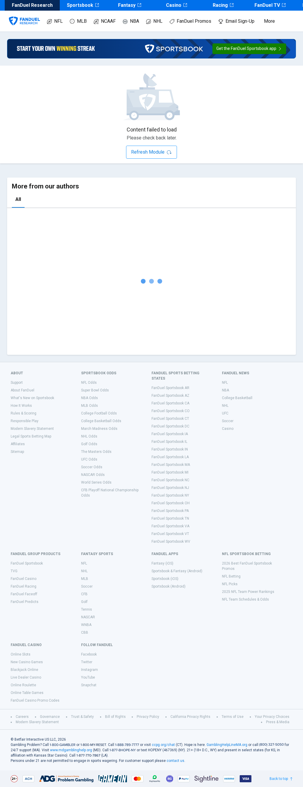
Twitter (86, 662)
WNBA (86, 625)
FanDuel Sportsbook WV (171, 541)
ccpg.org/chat (163, 745)
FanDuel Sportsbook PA (170, 511)
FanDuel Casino (23, 579)
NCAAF (108, 21)
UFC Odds (89, 459)
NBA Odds (89, 398)
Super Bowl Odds (95, 390)
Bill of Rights (115, 717)
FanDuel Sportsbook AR (170, 388)
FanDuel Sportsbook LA (170, 457)
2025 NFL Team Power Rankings (248, 592)
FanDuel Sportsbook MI (170, 472)
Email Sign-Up (239, 21)
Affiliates (18, 444)
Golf (84, 602)
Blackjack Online (24, 670)
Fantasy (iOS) (162, 563)
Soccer (227, 421)
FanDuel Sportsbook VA (170, 526)
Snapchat (88, 685)
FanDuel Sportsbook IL (169, 442)
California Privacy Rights (190, 717)
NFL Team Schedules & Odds (245, 599)
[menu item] (24, 15)
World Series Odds (96, 482)
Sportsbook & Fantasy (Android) (177, 571)
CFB (84, 594)
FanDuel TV (267, 5)
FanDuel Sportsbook (27, 563)
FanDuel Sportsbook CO (171, 411)
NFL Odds (89, 383)
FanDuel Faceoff (24, 594)
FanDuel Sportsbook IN (170, 449)
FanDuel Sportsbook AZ (170, 396)
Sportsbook (80, 5)
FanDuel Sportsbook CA (170, 403)
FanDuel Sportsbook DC (170, 426)
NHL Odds (89, 436)
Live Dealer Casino (26, 677)
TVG (14, 571)
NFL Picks (230, 584)
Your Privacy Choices (272, 717)
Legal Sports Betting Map (31, 436)
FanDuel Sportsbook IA (170, 434)
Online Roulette (23, 685)
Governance (50, 717)
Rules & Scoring (23, 413)
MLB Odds (89, 406)
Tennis (86, 609)
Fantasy (127, 5)
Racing (220, 5)
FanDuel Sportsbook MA (171, 465)
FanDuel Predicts (24, 602)
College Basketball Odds (101, 421)
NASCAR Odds (93, 475)
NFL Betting (231, 576)
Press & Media (277, 722)
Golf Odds (89, 444)
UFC (225, 413)
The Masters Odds (96, 452)
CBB (84, 632)
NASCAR (88, 617)
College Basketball (237, 398)
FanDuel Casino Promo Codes (35, 700)
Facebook (89, 654)
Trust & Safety (82, 717)
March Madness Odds (99, 429)
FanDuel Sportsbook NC (170, 480)
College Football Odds (99, 413)
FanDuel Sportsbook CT (170, 419)
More (269, 21)
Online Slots (20, 654)
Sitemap (17, 452)
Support (17, 383)
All (18, 199)
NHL (157, 21)
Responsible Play (24, 421)
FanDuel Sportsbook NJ (170, 488)
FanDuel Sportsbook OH (171, 503)
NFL (58, 21)
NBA (134, 21)
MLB (82, 21)
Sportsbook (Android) (169, 586)
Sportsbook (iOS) (165, 579)
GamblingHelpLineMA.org (227, 745)
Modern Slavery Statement (32, 429)
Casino (173, 5)
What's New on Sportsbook (32, 398)
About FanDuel (22, 390)
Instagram (89, 670)
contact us (175, 761)
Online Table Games (27, 693)
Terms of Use (233, 717)
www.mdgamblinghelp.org (71, 750)
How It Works (21, 406)
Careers (22, 717)
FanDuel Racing (23, 586)
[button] (249, 48)
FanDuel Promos (194, 21)
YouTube (88, 677)
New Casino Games (27, 662)
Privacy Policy (148, 717)
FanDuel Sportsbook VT (170, 534)
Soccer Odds (91, 467)
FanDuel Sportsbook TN (170, 518)
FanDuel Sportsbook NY (170, 495)
